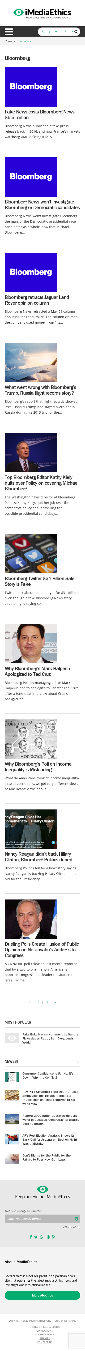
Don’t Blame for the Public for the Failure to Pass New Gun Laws (46, 1157)
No (74, 1227)
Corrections (45, 1330)
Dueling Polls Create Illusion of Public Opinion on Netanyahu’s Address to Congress (42, 949)
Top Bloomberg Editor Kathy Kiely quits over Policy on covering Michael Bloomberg (41, 483)
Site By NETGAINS (65, 1320)
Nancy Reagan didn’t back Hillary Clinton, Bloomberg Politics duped (38, 857)
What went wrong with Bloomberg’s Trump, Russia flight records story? (40, 390)
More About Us (42, 1295)
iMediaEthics (42, 13)
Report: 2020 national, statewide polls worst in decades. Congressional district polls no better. (50, 1119)
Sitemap (45, 1338)
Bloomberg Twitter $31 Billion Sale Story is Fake (39, 581)
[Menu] (9, 31)
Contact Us (44, 1342)
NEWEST (12, 1061)
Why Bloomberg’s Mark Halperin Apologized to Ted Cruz (37, 671)
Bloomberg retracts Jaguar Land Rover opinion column (37, 300)
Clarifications (44, 1334)
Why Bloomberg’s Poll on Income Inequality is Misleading (38, 767)
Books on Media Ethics (45, 1326)
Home (8, 41)
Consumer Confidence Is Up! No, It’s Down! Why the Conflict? (47, 1075)
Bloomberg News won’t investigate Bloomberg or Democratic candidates (42, 205)
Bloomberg (24, 41)
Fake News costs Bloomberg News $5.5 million (39, 114)
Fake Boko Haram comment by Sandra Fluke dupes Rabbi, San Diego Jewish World (50, 1038)
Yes (65, 1227)
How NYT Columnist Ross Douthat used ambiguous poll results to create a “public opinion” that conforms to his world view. (50, 1097)
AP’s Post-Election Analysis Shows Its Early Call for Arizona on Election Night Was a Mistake (49, 1139)
